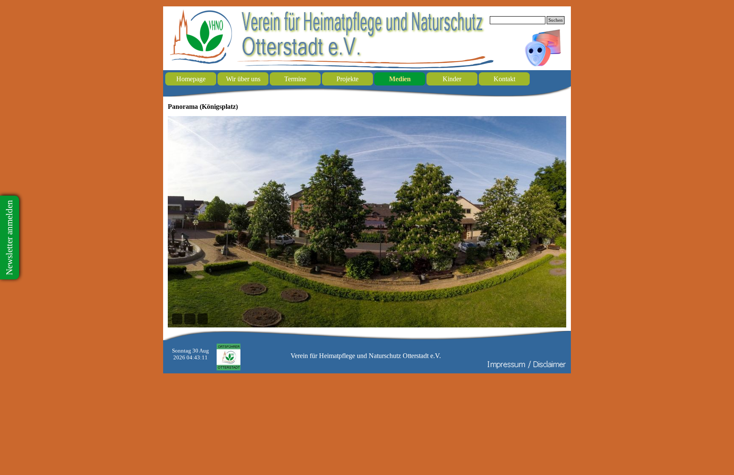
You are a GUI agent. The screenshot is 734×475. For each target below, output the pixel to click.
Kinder (452, 78)
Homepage (191, 78)
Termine (295, 78)
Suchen (555, 20)
